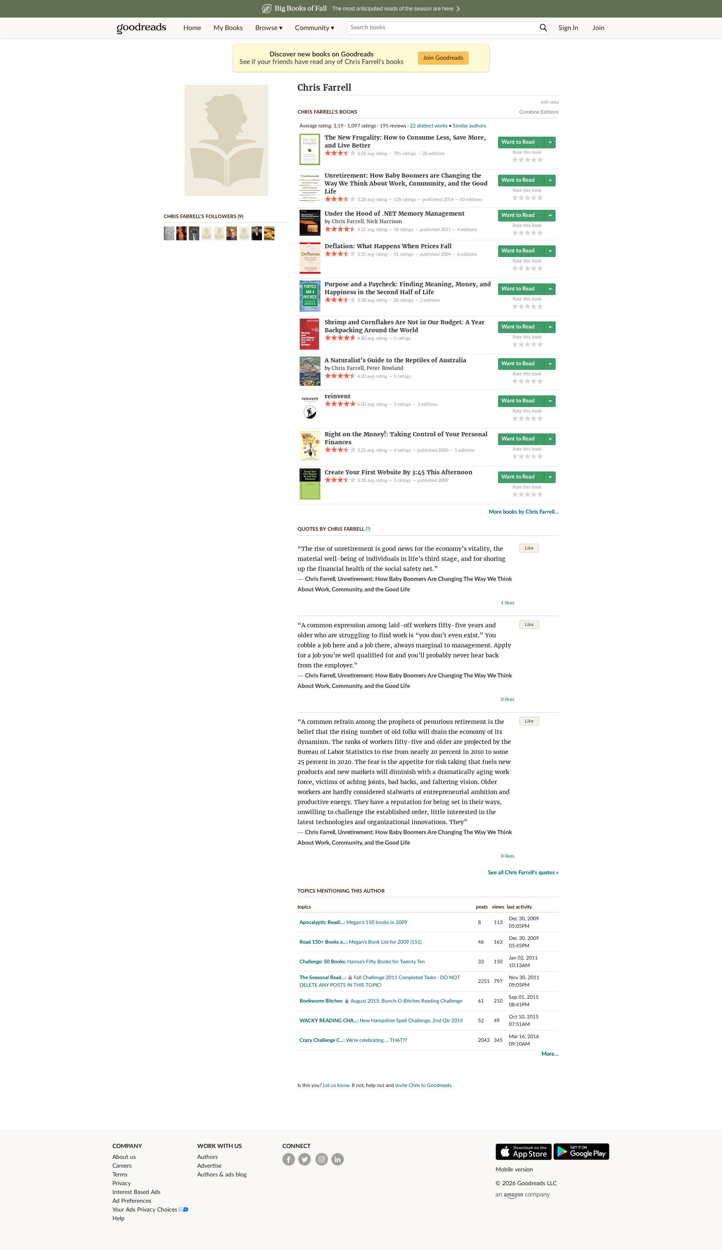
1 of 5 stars (515, 159)
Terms (119, 1175)
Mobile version (514, 1170)
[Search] (543, 28)
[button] (269, 28)
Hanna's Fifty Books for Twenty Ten (386, 961)
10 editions (471, 199)
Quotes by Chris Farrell (330, 529)
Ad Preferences (131, 1201)
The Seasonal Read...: (323, 977)
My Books (228, 28)
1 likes (507, 603)
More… (550, 1054)
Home (192, 28)
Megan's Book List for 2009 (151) (385, 942)
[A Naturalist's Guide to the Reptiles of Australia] (310, 384)
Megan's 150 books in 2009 (376, 922)
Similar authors (469, 125)
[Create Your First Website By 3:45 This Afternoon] (310, 498)
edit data (550, 102)
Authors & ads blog (222, 1175)
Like (529, 548)
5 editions (465, 450)
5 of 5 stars (540, 159)
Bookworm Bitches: (321, 1000)
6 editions (467, 254)
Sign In (568, 28)
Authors (207, 1157)
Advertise (209, 1166)
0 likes (507, 699)
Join (598, 28)
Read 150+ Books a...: (324, 942)
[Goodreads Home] (141, 28)
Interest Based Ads (136, 1192)
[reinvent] (310, 422)
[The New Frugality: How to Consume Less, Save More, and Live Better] (310, 163)
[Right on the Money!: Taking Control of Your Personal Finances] (310, 460)
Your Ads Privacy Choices (145, 1210)
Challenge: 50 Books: (323, 961)
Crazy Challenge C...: (322, 1040)
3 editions (427, 404)
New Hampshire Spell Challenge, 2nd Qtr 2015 (411, 1020)
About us (124, 1157)
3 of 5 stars (527, 159)
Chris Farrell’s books (327, 112)
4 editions (467, 229)
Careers (122, 1166)
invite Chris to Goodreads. (424, 1085)
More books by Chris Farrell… (524, 512)
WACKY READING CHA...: (329, 1020)
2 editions (430, 300)
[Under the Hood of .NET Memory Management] (310, 234)
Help (118, 1219)
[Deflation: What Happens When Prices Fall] (310, 272)
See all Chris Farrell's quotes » (523, 873)
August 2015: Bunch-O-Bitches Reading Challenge (406, 1000)
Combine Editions (539, 112)
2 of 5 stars (521, 159)
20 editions (433, 153)
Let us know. (337, 1085)
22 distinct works (428, 125)
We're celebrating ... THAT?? (376, 1040)
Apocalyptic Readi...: (322, 922)
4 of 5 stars (534, 159)
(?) (368, 529)
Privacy (121, 1183)
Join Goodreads (443, 58)
